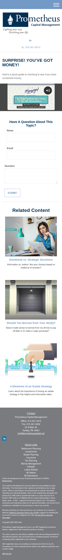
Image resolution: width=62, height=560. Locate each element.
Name (10, 130)
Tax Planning (31, 460)
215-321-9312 (32, 47)
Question (10, 166)
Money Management (31, 463)
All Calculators (31, 475)
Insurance (31, 457)
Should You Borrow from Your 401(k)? (31, 322)
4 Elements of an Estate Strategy (31, 386)
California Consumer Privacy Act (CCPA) (24, 512)
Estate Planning (31, 454)
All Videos (31, 472)
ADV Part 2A (6, 553)
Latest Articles (31, 469)
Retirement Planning (31, 448)
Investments (31, 451)
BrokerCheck (7, 480)
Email (10, 148)
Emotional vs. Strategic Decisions (31, 259)
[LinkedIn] (30, 40)
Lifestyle (31, 466)
